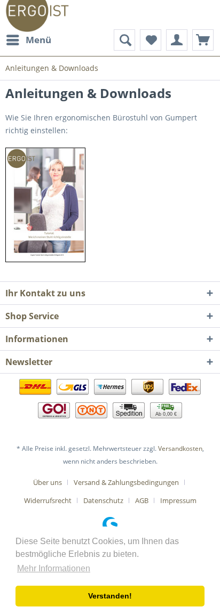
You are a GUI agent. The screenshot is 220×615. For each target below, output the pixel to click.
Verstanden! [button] (110, 596)
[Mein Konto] (176, 40)
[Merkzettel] (150, 40)
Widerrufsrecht (48, 500)
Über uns (47, 482)
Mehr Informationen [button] (53, 568)
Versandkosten (180, 448)
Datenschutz (103, 500)
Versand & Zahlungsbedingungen (126, 482)
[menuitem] (28, 40)
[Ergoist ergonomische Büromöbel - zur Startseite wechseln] (37, 14)
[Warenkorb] (203, 40)
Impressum (178, 500)
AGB (141, 500)
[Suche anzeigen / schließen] (124, 40)
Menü (38, 40)
